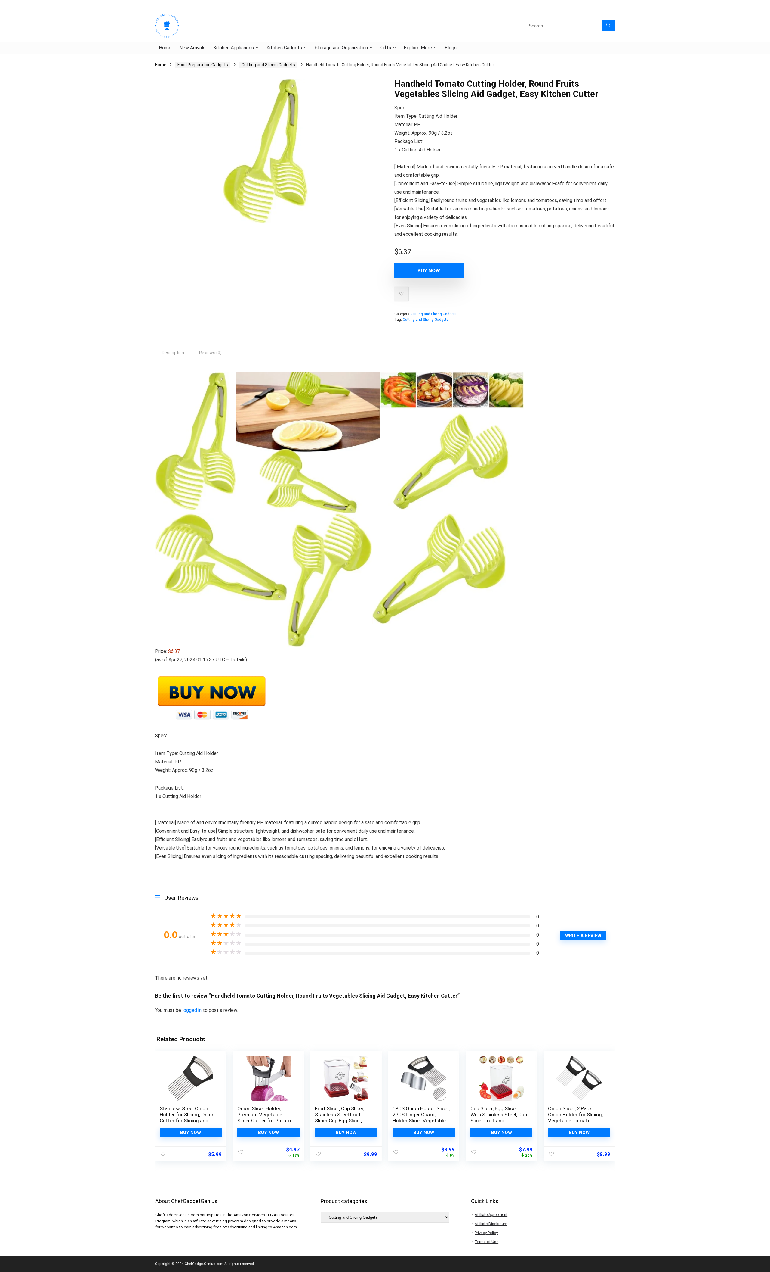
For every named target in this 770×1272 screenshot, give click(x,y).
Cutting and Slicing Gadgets (268, 64)
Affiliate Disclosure (491, 1223)
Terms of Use (486, 1241)
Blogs (451, 48)
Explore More (418, 48)
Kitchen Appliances (233, 48)
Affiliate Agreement (491, 1214)
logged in (192, 1010)
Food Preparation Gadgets (202, 64)
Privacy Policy (486, 1232)
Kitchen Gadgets (284, 48)
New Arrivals (192, 48)
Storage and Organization (341, 48)
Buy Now (428, 270)
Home (165, 48)
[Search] (608, 25)
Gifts (385, 48)
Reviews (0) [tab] (210, 352)
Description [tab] (173, 352)
